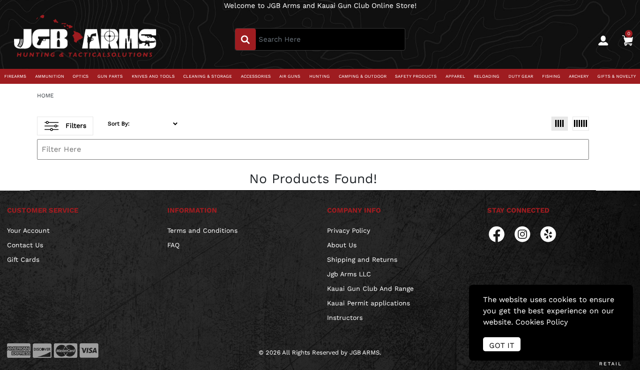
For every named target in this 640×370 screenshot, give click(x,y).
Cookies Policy (541, 322)
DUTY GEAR (520, 76)
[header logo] (85, 39)
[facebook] (496, 233)
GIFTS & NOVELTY (616, 76)
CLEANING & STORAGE (207, 76)
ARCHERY (578, 76)
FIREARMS (15, 76)
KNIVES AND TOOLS (153, 76)
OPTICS (81, 76)
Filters (76, 125)
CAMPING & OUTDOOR (363, 76)
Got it (501, 345)
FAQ (173, 245)
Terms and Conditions (202, 230)
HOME (45, 95)
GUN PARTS (110, 76)
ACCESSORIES (256, 76)
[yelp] (548, 233)
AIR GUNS (289, 76)
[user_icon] (603, 40)
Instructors (345, 317)
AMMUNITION (49, 76)
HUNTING (319, 76)
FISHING (551, 76)
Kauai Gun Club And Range (370, 288)
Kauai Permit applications (368, 303)
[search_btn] (245, 39)
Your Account (28, 230)
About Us (342, 245)
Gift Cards (23, 259)
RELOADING (486, 76)
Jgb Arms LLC (349, 274)
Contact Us (25, 245)
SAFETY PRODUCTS (416, 76)
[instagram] (522, 233)
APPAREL (455, 76)
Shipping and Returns (362, 259)
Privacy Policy (348, 230)
